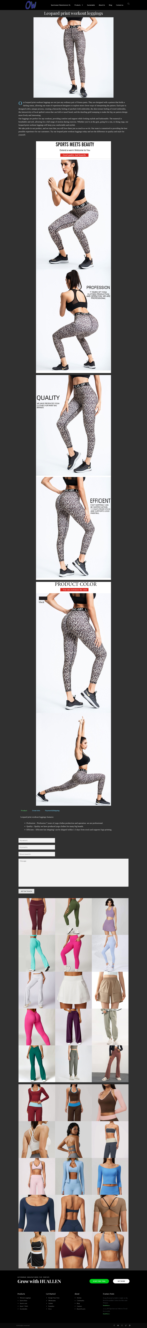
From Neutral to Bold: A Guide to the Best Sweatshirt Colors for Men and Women (115, 1300)
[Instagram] (122, 1325)
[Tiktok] (126, 1325)
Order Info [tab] (36, 810)
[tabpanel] (73, 824)
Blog (110, 5)
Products (77, 5)
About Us (102, 5)
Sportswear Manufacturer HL (60, 5)
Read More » (106, 1305)
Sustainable (91, 5)
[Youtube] (118, 1325)
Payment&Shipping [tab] (52, 810)
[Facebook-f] (114, 1325)
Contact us (119, 5)
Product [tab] (24, 810)
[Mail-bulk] (129, 1325)
